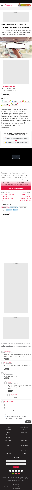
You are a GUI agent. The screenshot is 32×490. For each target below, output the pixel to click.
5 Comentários (5, 94)
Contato (8, 434)
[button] (24, 5)
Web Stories (24, 450)
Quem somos (8, 429)
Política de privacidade (16, 488)
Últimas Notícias (8, 442)
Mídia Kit (8, 437)
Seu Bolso (9, 210)
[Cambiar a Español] (19, 474)
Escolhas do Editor (13, 207)
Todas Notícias (5, 207)
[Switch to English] (16, 474)
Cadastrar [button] (16, 467)
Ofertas (24, 453)
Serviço (3, 210)
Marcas (24, 429)
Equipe (8, 432)
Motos (8, 445)
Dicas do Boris (8, 448)
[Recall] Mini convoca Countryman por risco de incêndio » (24, 197)
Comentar (28, 421)
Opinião (24, 442)
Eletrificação (8, 453)
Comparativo (24, 432)
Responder (7, 358)
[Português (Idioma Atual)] (12, 474)
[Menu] (2, 5)
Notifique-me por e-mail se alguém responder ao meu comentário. (15, 417)
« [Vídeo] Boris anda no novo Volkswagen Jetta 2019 (8, 197)
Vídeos (16, 210)
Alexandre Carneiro (8, 87)
